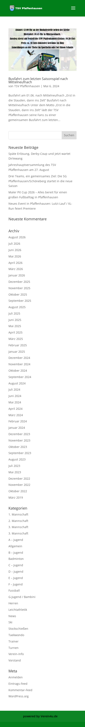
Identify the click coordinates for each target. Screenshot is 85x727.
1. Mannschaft (18, 514)
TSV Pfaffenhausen (27, 86)
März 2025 (15, 339)
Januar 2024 (16, 428)
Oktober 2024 (17, 370)
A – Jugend (15, 540)
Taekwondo (16, 635)
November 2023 (19, 440)
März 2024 (15, 415)
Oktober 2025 (17, 294)
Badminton (16, 559)
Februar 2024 (17, 421)
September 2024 (19, 377)
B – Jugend (15, 552)
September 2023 (19, 453)
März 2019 (15, 497)
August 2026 (17, 237)
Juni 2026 (14, 250)
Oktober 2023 (17, 447)
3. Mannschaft (18, 527)
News (12, 616)
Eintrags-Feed (17, 684)
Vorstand (14, 660)
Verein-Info (16, 654)
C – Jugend (15, 565)
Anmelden (15, 677)
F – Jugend (15, 584)
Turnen (13, 648)
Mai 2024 (14, 402)
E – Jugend (15, 578)
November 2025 (19, 288)
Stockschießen (18, 629)
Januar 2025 (16, 352)
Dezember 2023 (19, 434)
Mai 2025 (14, 326)
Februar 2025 (17, 345)
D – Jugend (15, 571)
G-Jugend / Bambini (21, 597)
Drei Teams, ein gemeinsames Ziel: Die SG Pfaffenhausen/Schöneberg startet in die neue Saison (40, 181)
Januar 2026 (16, 275)
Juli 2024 (14, 389)
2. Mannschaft (18, 521)
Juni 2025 (14, 320)
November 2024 (19, 364)
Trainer (13, 641)
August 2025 (17, 307)
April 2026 (15, 263)
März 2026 (15, 269)
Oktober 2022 (17, 491)
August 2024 (17, 383)
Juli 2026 (14, 243)
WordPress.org (18, 696)
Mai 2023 (14, 472)
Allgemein (15, 546)
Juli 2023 (14, 466)
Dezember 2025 (19, 282)
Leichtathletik (17, 610)
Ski (10, 622)
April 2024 (15, 409)
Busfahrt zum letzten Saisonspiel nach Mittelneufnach (38, 80)
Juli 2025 (14, 313)
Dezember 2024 (19, 358)
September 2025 (19, 301)
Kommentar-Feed (20, 690)
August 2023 (17, 459)
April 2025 (15, 332)
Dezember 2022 (19, 478)
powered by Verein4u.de (40, 716)
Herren (13, 603)
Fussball (14, 590)
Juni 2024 (14, 396)
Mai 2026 (14, 256)
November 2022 (19, 485)
